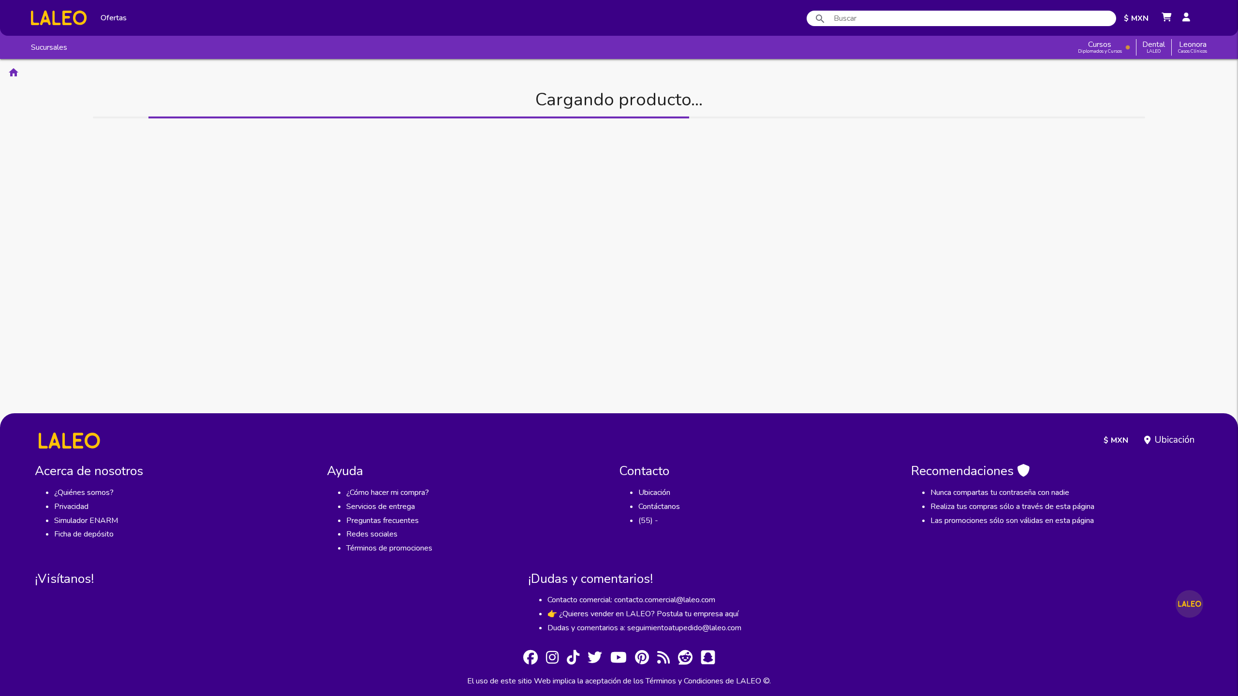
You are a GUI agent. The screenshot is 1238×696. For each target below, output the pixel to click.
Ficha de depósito (84, 534)
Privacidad (71, 506)
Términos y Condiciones (684, 681)
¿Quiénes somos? (84, 492)
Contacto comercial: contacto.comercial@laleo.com (631, 599)
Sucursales (49, 47)
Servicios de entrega (380, 506)
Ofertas (114, 18)
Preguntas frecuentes (382, 520)
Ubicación (1174, 440)
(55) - (648, 520)
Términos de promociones (389, 548)
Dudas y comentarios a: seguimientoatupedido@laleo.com (644, 628)
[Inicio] (59, 17)
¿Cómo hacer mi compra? (387, 492)
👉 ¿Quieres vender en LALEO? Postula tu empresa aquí (642, 614)
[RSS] (663, 659)
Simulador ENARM (86, 520)
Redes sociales (372, 534)
